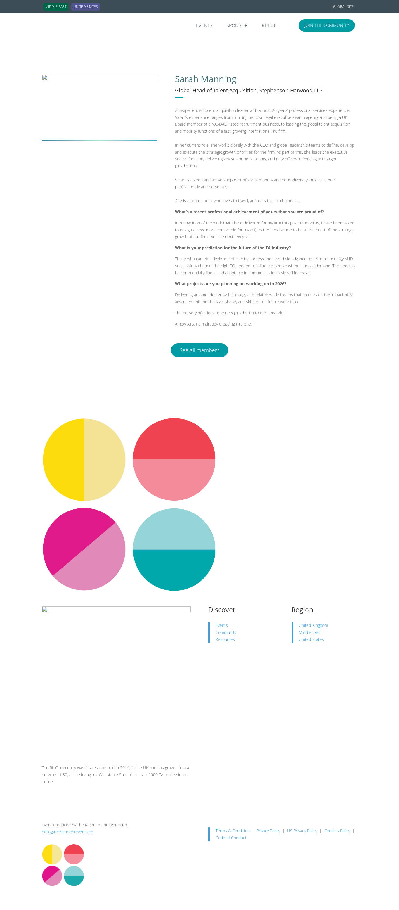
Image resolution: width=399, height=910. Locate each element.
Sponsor (237, 26)
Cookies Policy (337, 830)
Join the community (326, 25)
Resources (225, 639)
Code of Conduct (231, 837)
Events (204, 26)
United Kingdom (313, 625)
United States (311, 639)
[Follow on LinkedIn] (46, 798)
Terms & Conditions (234, 830)
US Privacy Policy (302, 830)
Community (226, 632)
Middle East (309, 632)
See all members (199, 350)
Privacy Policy (268, 830)
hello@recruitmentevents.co (67, 832)
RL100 (268, 26)
